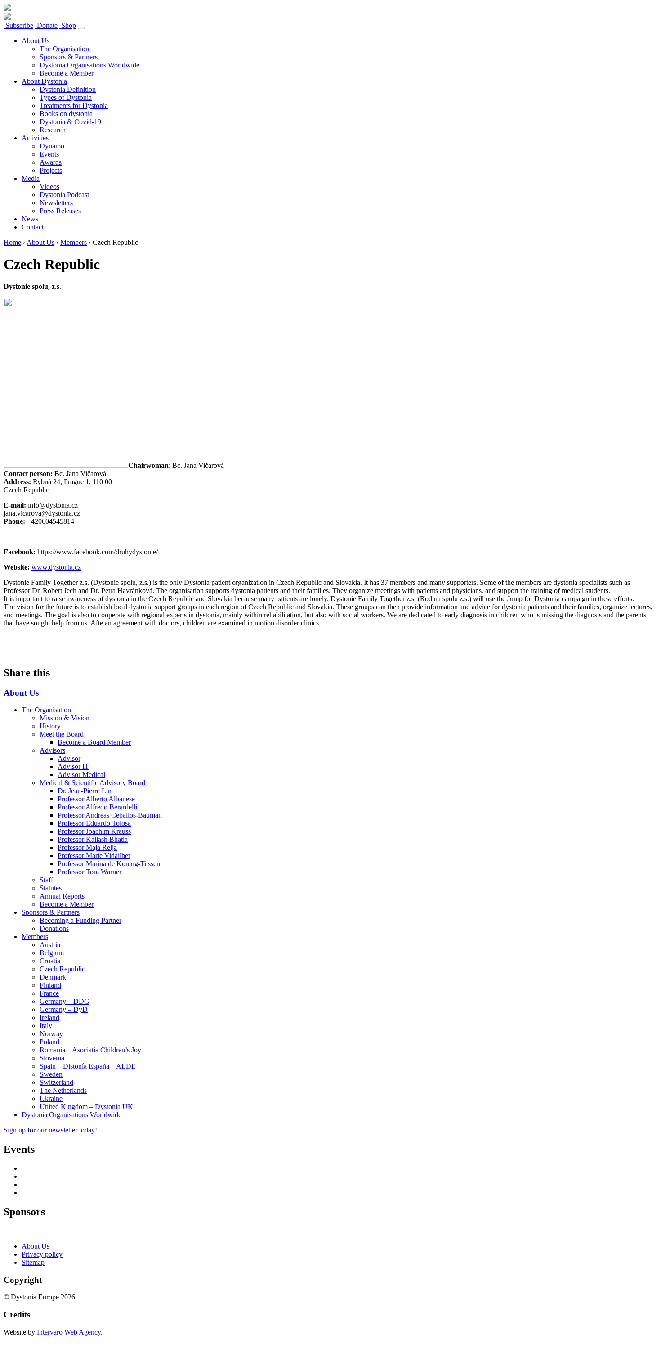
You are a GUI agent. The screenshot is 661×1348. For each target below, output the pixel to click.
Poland (49, 1042)
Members (73, 242)
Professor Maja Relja (87, 847)
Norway (51, 1034)
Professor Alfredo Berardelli (97, 807)
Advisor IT (73, 766)
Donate (46, 25)
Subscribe (18, 25)
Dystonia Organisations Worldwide (89, 65)
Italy (46, 1025)
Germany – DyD (64, 1009)
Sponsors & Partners (69, 57)
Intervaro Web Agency (69, 1332)
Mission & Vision (64, 718)
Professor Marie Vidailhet (94, 855)
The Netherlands (63, 1090)
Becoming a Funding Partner (80, 920)
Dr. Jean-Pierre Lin (85, 791)
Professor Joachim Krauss (94, 831)
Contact (33, 227)
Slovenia (52, 1058)
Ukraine (51, 1098)
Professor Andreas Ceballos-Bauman (110, 815)
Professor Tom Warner (89, 872)
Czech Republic (62, 969)
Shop (67, 25)
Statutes (51, 888)
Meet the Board (62, 734)
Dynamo (52, 146)
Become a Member (67, 73)
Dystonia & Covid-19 (70, 122)
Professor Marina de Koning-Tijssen (109, 863)
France (49, 993)
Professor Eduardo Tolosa (94, 823)
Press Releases (60, 211)
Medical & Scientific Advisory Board (92, 782)
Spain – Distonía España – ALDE (88, 1066)
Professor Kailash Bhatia (93, 839)
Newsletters (56, 203)
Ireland (49, 1017)
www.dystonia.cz (56, 567)
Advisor (69, 758)
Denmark (53, 977)
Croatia (50, 961)
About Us (35, 41)
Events (49, 154)
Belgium (52, 953)
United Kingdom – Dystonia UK (86, 1106)
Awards (51, 162)
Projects (51, 170)
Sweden (51, 1074)
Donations (54, 928)
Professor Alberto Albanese (96, 799)
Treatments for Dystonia (74, 105)
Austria (50, 944)
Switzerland (56, 1082)
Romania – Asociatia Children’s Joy (90, 1050)
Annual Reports (62, 896)
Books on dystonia (66, 113)
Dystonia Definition (68, 89)
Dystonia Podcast (64, 194)
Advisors (52, 750)
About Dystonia (44, 81)
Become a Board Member (94, 742)
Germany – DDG (64, 1001)
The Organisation (64, 49)
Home (12, 242)
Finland (50, 985)
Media (31, 178)
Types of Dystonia (66, 97)
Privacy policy (42, 1254)
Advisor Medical (81, 774)
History (50, 726)
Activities (35, 138)
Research (53, 130)
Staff (46, 880)
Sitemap (33, 1262)
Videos (49, 186)
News (30, 219)
